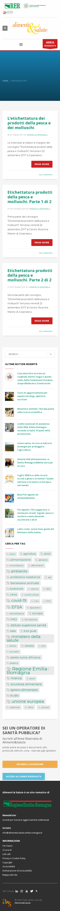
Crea (36, 601)
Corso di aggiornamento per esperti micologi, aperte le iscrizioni (32, 396)
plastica (14, 663)
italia (13, 630)
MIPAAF (12, 646)
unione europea (28, 701)
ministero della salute (23, 638)
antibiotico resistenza (25, 577)
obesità (29, 645)
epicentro (35, 607)
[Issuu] (36, 891)
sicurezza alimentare (26, 684)
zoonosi (45, 707)
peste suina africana (25, 657)
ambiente (19, 571)
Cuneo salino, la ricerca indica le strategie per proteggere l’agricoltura (34, 446)
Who (31, 707)
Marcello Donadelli (37, 135)
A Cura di (7, 849)
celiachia (34, 589)
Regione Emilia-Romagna (28, 670)
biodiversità (16, 588)
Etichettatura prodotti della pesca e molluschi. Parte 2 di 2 (30, 275)
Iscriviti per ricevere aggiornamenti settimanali (25, 819)
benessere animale (24, 583)
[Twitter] (31, 891)
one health (14, 652)
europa (37, 613)
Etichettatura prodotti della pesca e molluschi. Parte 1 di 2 (30, 196)
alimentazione (20, 559)
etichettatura (17, 613)
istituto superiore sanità (28, 625)
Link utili (6, 854)
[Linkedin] (16, 891)
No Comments (45, 175)
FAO (13, 619)
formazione (31, 619)
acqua (12, 554)
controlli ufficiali (31, 595)
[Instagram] (21, 891)
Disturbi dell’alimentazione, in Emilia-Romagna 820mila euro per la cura (35, 462)
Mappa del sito (10, 874)
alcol (47, 553)
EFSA (17, 607)
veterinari (15, 707)
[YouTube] (26, 891)
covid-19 (18, 600)
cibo (48, 589)
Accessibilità (8, 866)
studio (14, 695)
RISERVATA (50, 44)
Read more (42, 164)
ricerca (16, 678)
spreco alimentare (24, 690)
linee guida (30, 630)
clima (13, 594)
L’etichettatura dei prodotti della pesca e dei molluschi (29, 122)
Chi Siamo (7, 845)
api (49, 577)
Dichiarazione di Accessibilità (17, 870)
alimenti (42, 560)
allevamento (37, 565)
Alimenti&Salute (16, 566)
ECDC (48, 601)
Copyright (7, 862)
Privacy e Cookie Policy (14, 858)
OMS (43, 646)
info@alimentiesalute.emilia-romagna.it (22, 832)
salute (32, 678)
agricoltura (29, 553)
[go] (50, 354)
